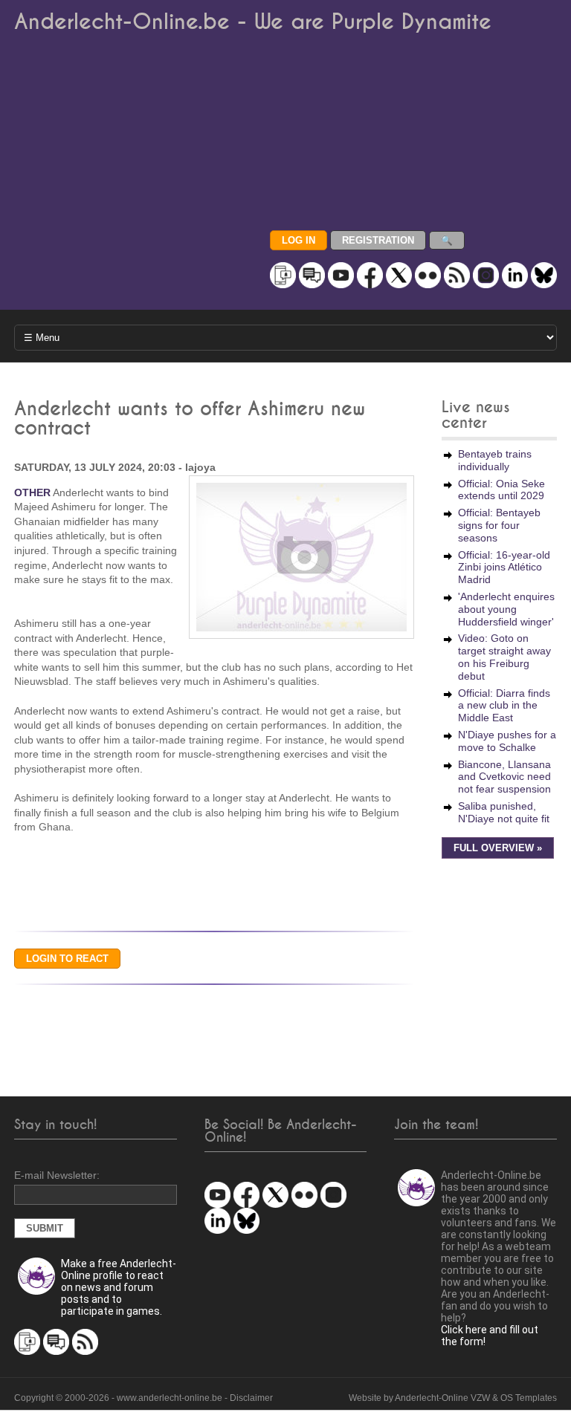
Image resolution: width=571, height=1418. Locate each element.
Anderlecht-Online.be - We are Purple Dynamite (252, 22)
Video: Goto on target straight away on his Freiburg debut (504, 656)
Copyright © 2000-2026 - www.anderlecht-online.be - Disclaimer (143, 1398)
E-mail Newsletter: (57, 1175)
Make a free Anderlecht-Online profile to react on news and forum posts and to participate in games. (118, 1287)
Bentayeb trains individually (495, 460)
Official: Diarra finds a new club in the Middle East (504, 705)
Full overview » (498, 848)
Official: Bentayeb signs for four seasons (499, 525)
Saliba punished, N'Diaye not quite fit (503, 812)
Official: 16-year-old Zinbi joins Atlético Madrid (504, 567)
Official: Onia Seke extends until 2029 (501, 490)
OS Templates (528, 1398)
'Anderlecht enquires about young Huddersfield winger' (506, 609)
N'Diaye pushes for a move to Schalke (507, 741)
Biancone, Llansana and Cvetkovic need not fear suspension (504, 777)
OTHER (32, 492)
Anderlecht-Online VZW (442, 1398)
